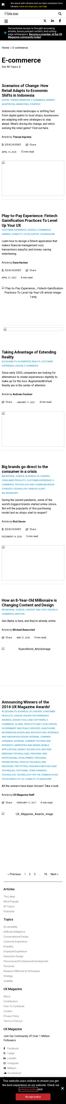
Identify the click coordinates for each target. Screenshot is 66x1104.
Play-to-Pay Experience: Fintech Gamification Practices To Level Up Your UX (29, 221)
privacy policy (28, 1089)
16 (45, 874)
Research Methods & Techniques (22, 971)
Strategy (8, 976)
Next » (54, 874)
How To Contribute (14, 1006)
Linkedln (11, 1058)
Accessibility (10, 926)
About (7, 996)
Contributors (11, 1001)
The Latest (9, 896)
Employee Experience (15, 951)
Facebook (13, 1048)
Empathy (8, 946)
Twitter (11, 1053)
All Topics (9, 906)
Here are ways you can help (33, 6)
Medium (11, 1068)
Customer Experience (15, 941)
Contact (8, 1011)
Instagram (13, 1063)
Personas (9, 966)
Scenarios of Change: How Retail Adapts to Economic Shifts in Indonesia (25, 90)
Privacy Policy (11, 1016)
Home (5, 47)
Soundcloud (14, 1073)
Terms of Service (13, 1021)
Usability (8, 981)
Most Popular (11, 901)
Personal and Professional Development (26, 961)
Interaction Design (13, 956)
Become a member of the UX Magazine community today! (35, 36)
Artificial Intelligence (14, 931)
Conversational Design (16, 936)
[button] (62, 1088)
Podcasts (9, 911)
